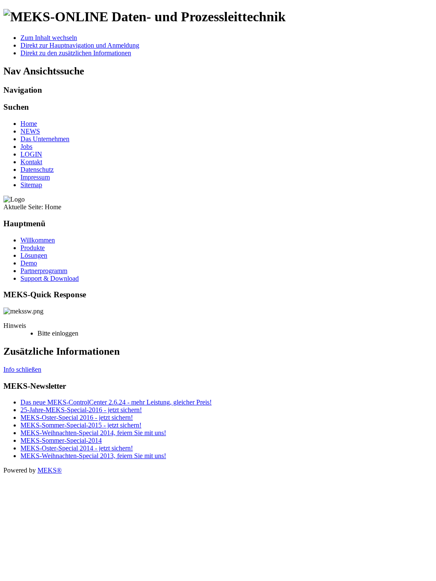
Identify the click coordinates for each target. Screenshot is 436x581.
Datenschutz (37, 169)
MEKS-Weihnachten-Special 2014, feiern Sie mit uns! (93, 432)
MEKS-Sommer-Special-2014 (61, 440)
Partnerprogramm (43, 270)
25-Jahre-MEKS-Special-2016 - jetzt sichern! (81, 409)
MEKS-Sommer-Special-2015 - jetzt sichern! (80, 425)
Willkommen (37, 240)
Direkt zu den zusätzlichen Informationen (75, 53)
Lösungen (33, 255)
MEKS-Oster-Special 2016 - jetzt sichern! (76, 417)
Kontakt (31, 161)
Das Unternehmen (44, 138)
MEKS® (49, 470)
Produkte (32, 247)
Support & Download (49, 278)
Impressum (35, 177)
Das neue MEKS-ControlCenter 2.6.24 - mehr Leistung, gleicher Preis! (116, 402)
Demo (28, 263)
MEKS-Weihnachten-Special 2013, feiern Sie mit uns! (93, 455)
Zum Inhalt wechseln (48, 37)
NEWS (30, 131)
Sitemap (31, 184)
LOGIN (31, 154)
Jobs (26, 146)
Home (28, 123)
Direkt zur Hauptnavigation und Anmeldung (79, 45)
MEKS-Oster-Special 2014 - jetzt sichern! (76, 448)
